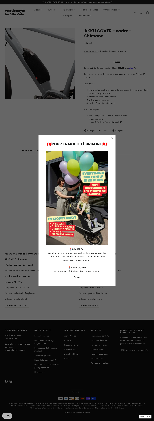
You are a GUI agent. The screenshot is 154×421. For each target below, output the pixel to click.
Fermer (77, 277)
